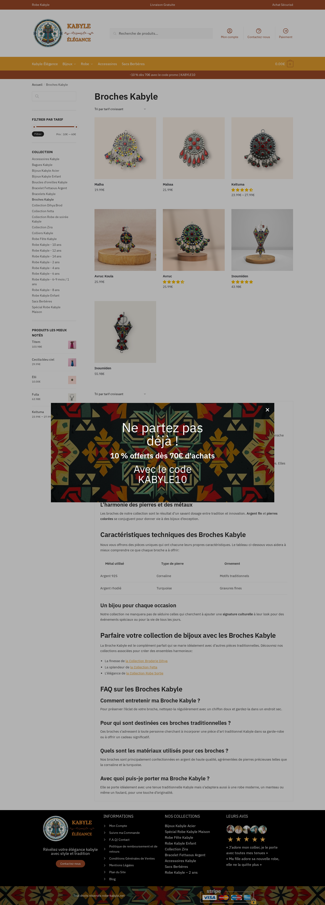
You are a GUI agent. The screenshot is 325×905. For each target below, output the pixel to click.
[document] (162, 452)
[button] (267, 409)
